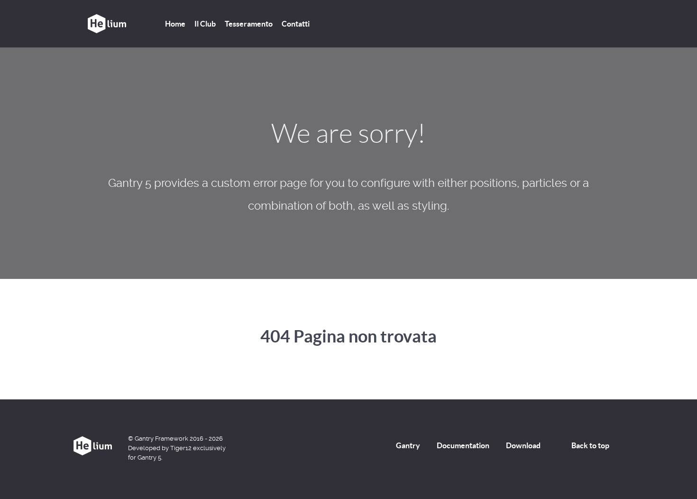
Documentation (463, 445)
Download (523, 445)
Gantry (408, 445)
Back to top (590, 445)
